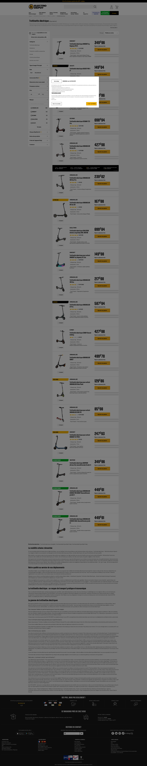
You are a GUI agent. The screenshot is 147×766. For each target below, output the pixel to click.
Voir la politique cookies (56, 92)
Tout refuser (56, 81)
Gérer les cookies (57, 103)
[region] (74, 92)
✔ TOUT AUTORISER (91, 103)
